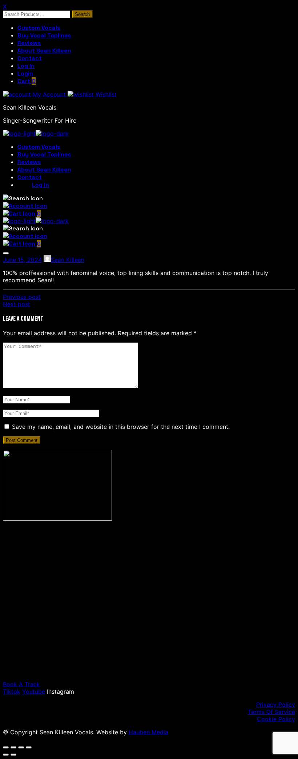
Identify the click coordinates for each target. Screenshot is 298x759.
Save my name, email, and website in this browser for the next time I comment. (121, 426)
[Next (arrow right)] (13, 755)
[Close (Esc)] (29, 747)
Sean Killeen (67, 259)
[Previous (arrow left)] (6, 755)
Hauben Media (148, 732)
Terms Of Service (271, 711)
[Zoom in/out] (6, 747)
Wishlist (105, 94)
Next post (16, 304)
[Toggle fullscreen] (13, 747)
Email (43, 625)
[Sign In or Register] (25, 206)
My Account (49, 94)
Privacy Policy (275, 704)
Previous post (22, 296)
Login (25, 73)
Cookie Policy (276, 719)
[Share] (21, 747)
